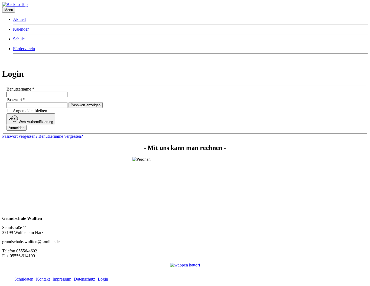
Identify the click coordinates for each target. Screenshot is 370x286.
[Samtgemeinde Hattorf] (185, 265)
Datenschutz (84, 279)
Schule (19, 39)
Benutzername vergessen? (60, 136)
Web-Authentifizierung (35, 122)
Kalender (21, 29)
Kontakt (43, 279)
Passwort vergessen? (20, 136)
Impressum (62, 279)
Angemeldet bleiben (30, 110)
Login (103, 279)
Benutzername (20, 89)
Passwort (16, 99)
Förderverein (24, 48)
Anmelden (16, 128)
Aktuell (19, 19)
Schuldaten (23, 279)
